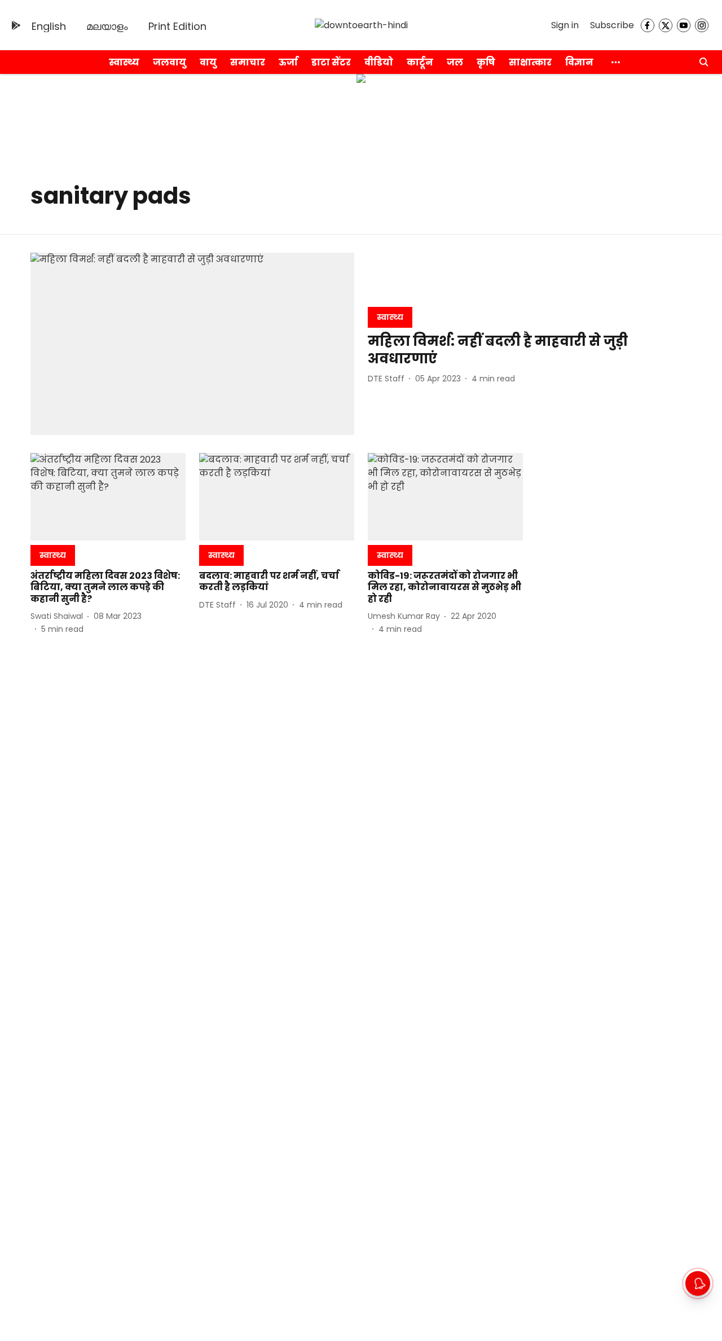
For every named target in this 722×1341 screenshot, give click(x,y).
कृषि (486, 62)
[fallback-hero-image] (192, 344)
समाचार (247, 62)
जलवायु (169, 62)
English (49, 26)
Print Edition (177, 26)
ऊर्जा (288, 62)
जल (455, 62)
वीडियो (378, 62)
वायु (208, 62)
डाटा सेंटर (331, 62)
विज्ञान (579, 62)
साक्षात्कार (530, 62)
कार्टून (420, 62)
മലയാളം (107, 26)
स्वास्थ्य (124, 62)
